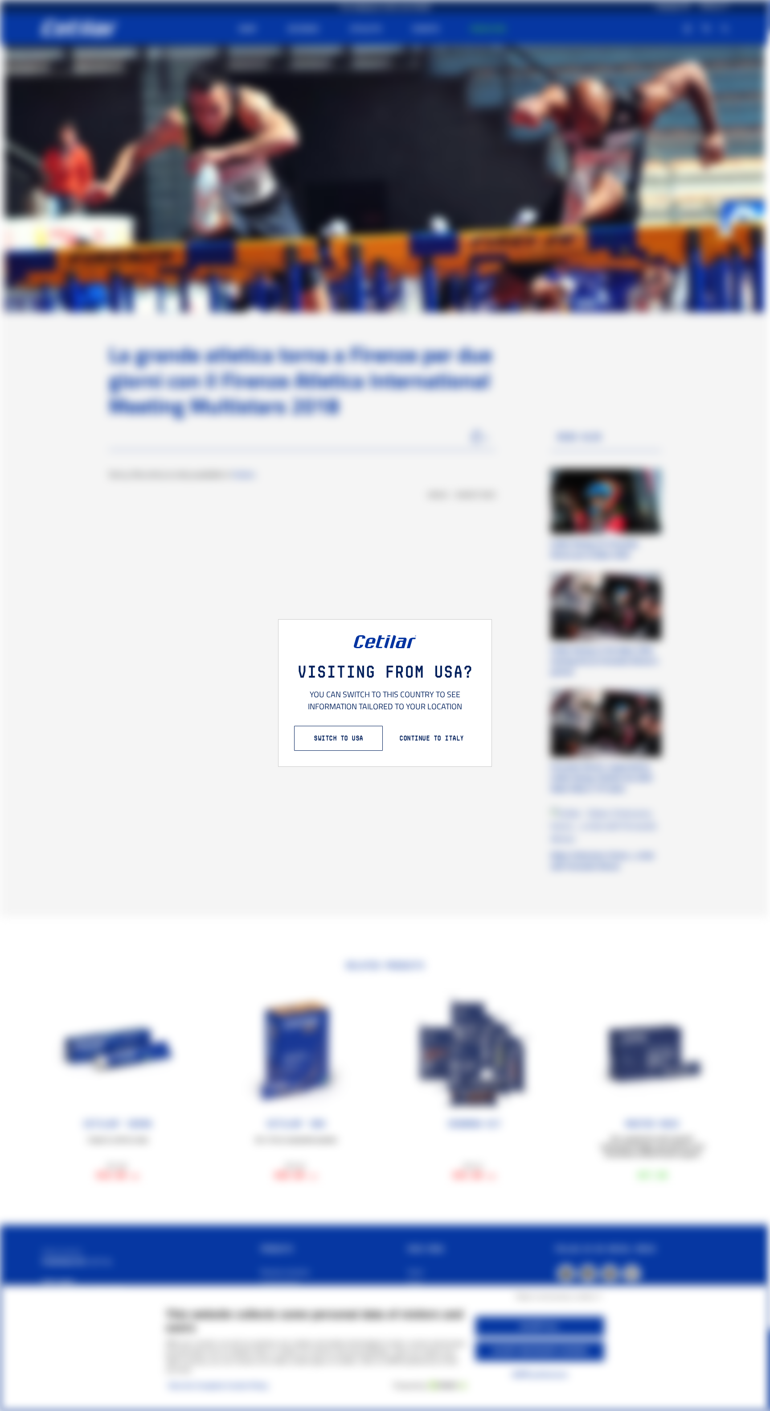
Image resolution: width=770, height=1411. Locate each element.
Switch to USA (338, 738)
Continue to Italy (431, 738)
